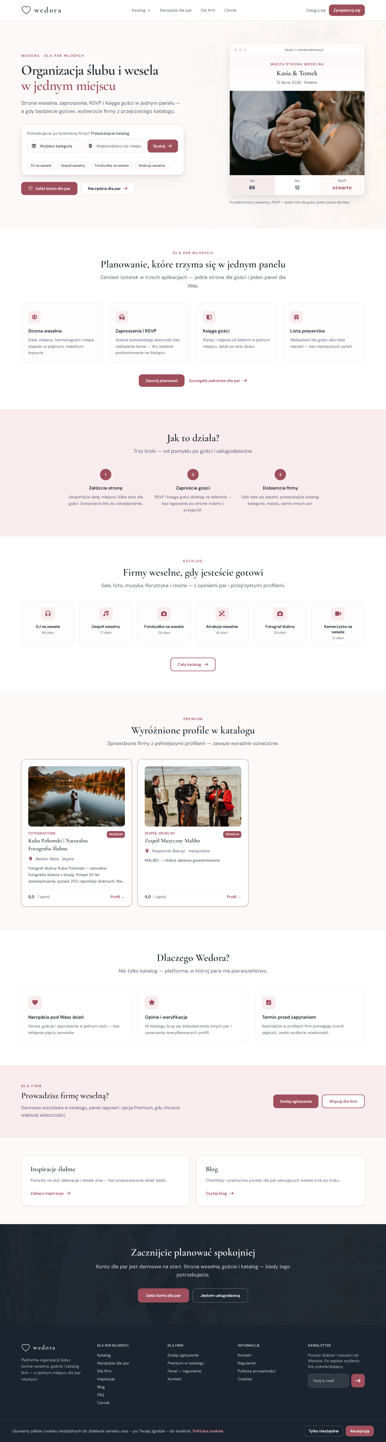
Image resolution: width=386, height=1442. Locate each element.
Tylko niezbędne (324, 1431)
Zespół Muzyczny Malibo (172, 840)
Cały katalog (189, 664)
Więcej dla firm (343, 1101)
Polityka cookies (208, 1431)
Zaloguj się (316, 10)
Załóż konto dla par (53, 188)
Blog (101, 1386)
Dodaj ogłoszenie (296, 1101)
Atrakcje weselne (151, 165)
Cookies (245, 1378)
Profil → (117, 896)
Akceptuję (359, 1431)
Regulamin (247, 1363)
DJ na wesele (41, 165)
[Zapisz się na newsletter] (358, 1380)
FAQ (100, 1394)
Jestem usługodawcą (220, 1295)
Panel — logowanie (184, 1371)
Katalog (139, 10)
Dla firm (208, 10)
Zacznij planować (162, 380)
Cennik (230, 10)
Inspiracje (106, 1378)
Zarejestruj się (346, 10)
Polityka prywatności (257, 1371)
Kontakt (174, 1378)
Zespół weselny (73, 165)
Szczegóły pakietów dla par (214, 380)
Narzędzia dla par (176, 10)
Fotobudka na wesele (112, 165)
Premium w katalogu (186, 1363)
